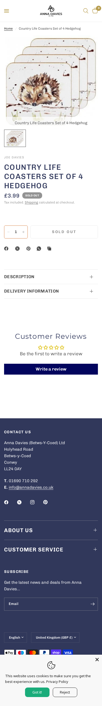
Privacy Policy (57, 681)
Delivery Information (31, 291)
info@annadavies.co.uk (31, 487)
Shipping (31, 202)
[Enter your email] (92, 604)
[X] (18, 248)
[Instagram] (36, 502)
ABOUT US (18, 530)
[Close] (97, 659)
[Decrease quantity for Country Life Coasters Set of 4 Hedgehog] (8, 232)
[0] (94, 11)
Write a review (51, 369)
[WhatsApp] (40, 248)
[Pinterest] (29, 248)
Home (8, 28)
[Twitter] (23, 502)
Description (19, 276)
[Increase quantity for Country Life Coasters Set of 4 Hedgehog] (23, 232)
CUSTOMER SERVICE (33, 549)
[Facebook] (7, 248)
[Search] (85, 11)
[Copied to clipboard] (50, 248)
